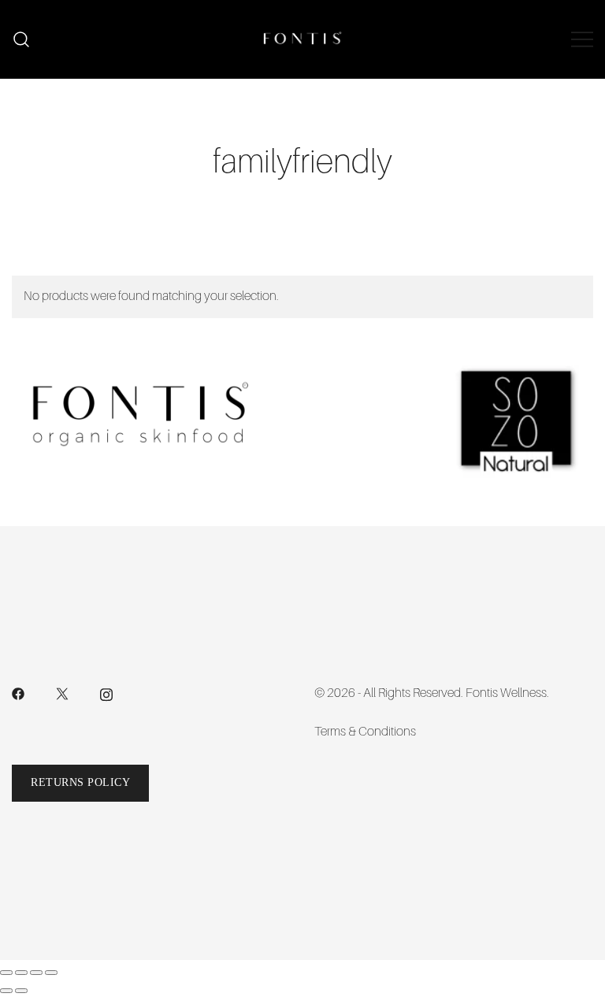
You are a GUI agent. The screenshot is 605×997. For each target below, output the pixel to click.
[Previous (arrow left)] (6, 990)
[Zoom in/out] (6, 972)
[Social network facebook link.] (18, 693)
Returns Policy (80, 782)
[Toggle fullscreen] (21, 972)
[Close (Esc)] (51, 972)
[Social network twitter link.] (62, 693)
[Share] (36, 972)
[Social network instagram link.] (106, 693)
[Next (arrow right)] (21, 990)
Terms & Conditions (365, 732)
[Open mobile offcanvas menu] (582, 39)
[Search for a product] (22, 40)
